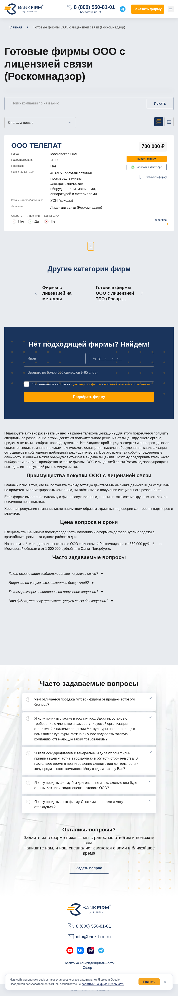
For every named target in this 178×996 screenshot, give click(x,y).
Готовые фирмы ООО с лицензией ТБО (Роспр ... (115, 293)
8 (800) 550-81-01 (94, 7)
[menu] (171, 9)
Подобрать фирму (89, 397)
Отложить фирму (156, 177)
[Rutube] (90, 950)
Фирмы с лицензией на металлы (56, 293)
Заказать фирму (148, 9)
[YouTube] (69, 950)
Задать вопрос (89, 868)
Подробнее (160, 219)
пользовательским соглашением (127, 384)
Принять (149, 981)
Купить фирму (146, 158)
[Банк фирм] (23, 9)
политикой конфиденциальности (103, 984)
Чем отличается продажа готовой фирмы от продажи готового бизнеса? (84, 701)
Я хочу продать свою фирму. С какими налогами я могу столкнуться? (78, 804)
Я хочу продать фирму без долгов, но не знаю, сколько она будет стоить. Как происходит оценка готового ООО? (86, 785)
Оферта (89, 968)
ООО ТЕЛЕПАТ (36, 145)
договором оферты (87, 384)
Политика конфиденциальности (89, 963)
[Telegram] (101, 950)
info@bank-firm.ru (93, 936)
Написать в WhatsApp (148, 167)
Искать (160, 103)
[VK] (80, 950)
